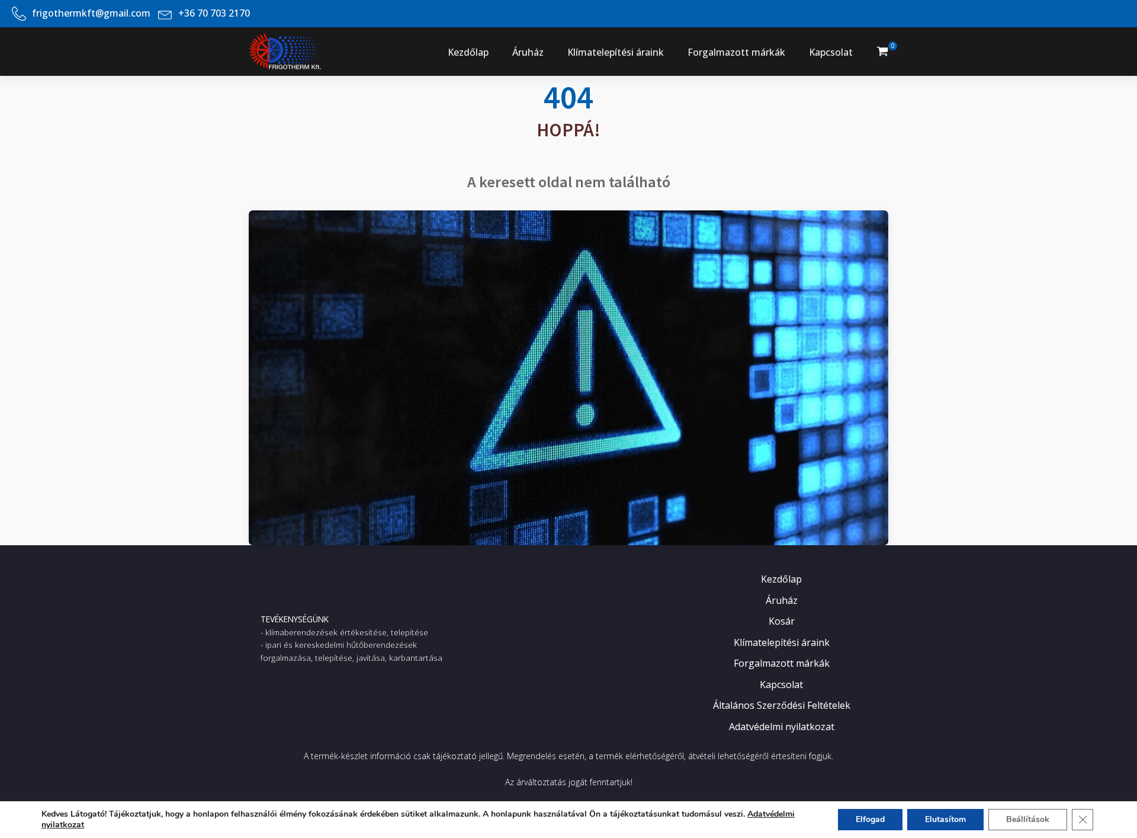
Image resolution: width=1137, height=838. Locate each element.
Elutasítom (945, 819)
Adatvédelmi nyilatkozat (781, 726)
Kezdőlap (468, 52)
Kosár (782, 621)
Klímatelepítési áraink (615, 52)
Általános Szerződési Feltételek (781, 705)
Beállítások (1027, 819)
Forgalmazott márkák (736, 52)
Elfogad (870, 819)
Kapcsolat (831, 52)
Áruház (528, 52)
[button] (882, 51)
